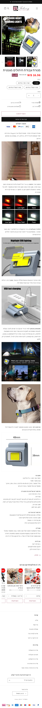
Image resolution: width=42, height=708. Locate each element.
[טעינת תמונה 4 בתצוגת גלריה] (21, 62)
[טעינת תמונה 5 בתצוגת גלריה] (10, 62)
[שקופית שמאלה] (40, 62)
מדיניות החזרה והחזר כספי (29, 668)
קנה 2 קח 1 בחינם (23, 83)
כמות (39, 92)
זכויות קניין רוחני (33, 638)
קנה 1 (36, 83)
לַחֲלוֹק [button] (36, 555)
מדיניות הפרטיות (32, 663)
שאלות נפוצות (33, 629)
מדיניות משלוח (33, 650)
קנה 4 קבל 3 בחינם (32, 87)
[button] (37, 8)
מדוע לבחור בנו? (33, 633)
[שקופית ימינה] (2, 62)
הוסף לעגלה (32, 601)
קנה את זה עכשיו (21, 119)
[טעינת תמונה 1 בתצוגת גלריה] (32, 62)
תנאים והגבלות (33, 654)
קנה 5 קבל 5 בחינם (15, 87)
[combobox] (32, 596)
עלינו (36, 620)
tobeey (16, 699)
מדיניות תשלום (33, 659)
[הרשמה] (10, 680)
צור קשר (35, 625)
